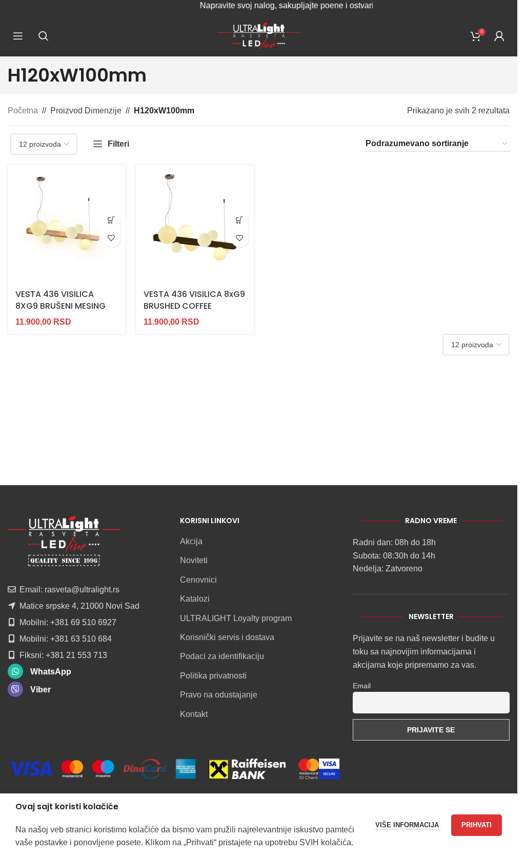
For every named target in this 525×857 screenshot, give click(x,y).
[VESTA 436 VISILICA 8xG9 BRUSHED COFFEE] (195, 224)
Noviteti (194, 560)
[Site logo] (258, 35)
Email (362, 686)
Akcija (191, 541)
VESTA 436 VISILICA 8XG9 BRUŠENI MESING (60, 299)
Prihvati (476, 825)
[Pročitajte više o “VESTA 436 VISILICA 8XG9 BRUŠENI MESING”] (111, 220)
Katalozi (195, 598)
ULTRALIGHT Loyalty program (236, 618)
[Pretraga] (43, 36)
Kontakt (194, 714)
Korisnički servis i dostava (227, 637)
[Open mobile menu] (18, 36)
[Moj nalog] (499, 36)
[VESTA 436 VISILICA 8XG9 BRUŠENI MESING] (67, 224)
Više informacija (408, 825)
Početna (23, 110)
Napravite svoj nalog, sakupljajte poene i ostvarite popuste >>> (300, 5)
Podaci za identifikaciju (222, 656)
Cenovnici (198, 579)
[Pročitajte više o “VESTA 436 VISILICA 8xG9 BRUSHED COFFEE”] (240, 220)
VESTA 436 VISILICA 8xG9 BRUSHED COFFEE (194, 299)
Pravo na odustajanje (218, 694)
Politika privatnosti (213, 675)
